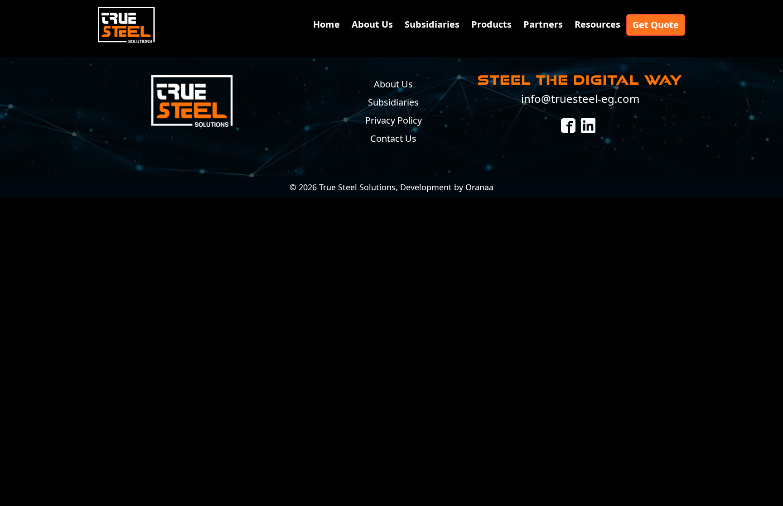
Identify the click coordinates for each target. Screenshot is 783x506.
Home (326, 24)
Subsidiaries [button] (432, 24)
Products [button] (491, 24)
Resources (597, 24)
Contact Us (393, 138)
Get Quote (656, 25)
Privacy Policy (393, 120)
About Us (372, 24)
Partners (543, 24)
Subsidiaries (393, 102)
